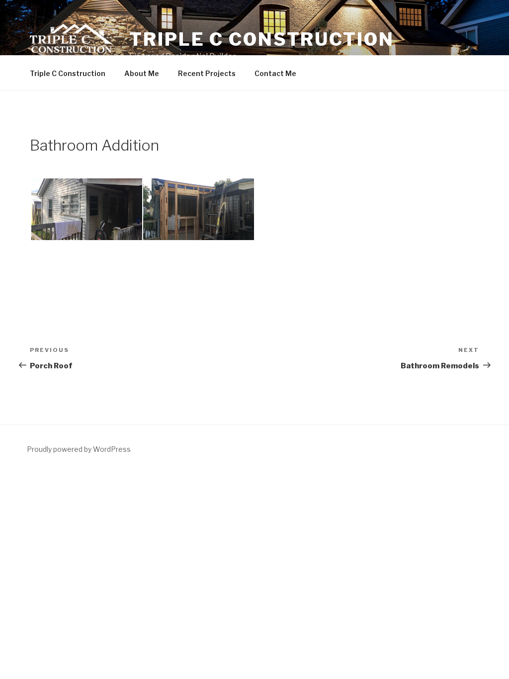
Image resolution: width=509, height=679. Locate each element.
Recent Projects (207, 73)
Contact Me (275, 73)
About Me (141, 73)
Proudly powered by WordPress (79, 449)
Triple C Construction (261, 39)
